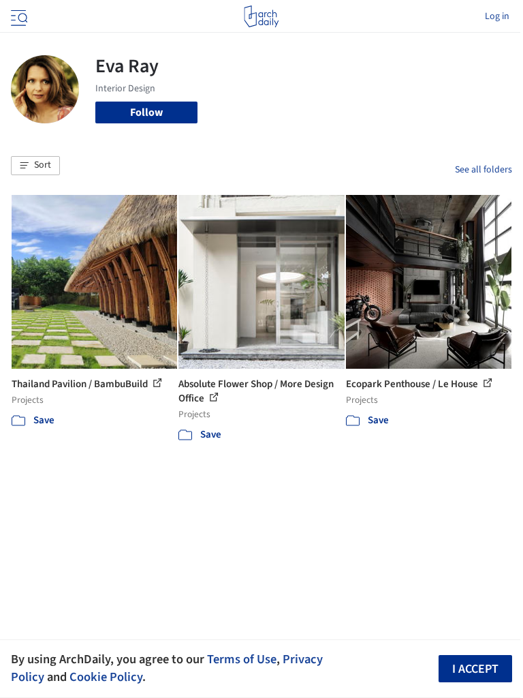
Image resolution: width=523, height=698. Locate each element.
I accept (475, 669)
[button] (35, 165)
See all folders (483, 169)
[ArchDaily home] (261, 16)
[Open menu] (17, 16)
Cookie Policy (105, 677)
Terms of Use (241, 659)
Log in (497, 16)
